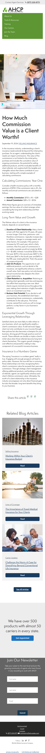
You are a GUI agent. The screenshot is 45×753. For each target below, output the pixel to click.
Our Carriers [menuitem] (9, 28)
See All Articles (22, 589)
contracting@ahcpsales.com (29, 733)
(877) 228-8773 (33, 2)
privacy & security (12, 752)
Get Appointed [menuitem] (22, 726)
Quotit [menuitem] (22, 729)
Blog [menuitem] (6, 36)
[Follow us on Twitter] (25, 740)
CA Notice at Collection (30, 752)
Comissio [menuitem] (22, 731)
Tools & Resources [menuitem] (11, 20)
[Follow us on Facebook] (28, 740)
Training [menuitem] (7, 24)
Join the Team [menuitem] (9, 32)
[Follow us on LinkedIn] (22, 740)
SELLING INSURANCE (28, 143)
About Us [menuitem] (8, 16)
